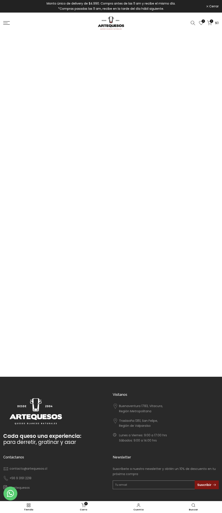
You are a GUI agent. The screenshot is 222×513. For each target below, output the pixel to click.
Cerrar (10, 6)
